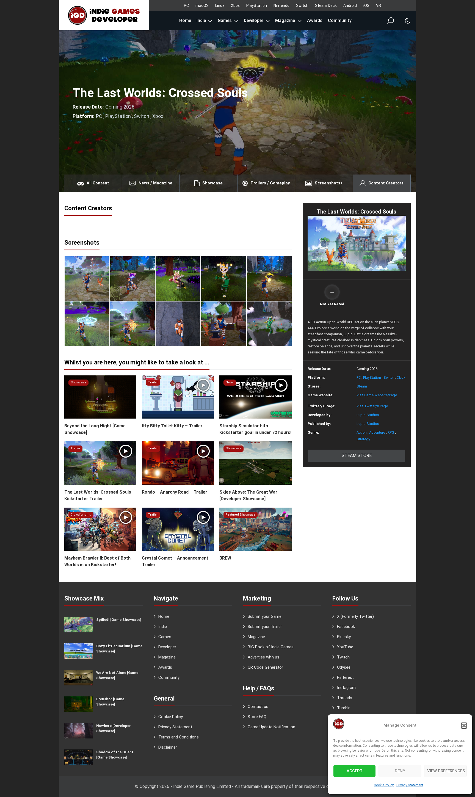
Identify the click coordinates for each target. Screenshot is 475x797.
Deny (400, 770)
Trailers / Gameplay (270, 183)
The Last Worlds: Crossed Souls (160, 92)
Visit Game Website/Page (377, 395)
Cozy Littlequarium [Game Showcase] (119, 648)
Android (350, 5)
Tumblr (343, 707)
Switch (302, 5)
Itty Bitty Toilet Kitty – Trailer (172, 425)
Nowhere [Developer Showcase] (113, 728)
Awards (314, 20)
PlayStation (256, 5)
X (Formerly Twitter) (355, 616)
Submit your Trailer (265, 626)
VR (378, 5)
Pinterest (345, 677)
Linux (219, 5)
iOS (366, 5)
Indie (201, 20)
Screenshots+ (329, 183)
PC (186, 5)
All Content (98, 183)
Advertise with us (263, 657)
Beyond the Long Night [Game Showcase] (95, 429)
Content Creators (386, 183)
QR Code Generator (265, 667)
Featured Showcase (240, 514)
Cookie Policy (384, 785)
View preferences (446, 770)
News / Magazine (155, 183)
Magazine (285, 20)
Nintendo (281, 5)
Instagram (346, 687)
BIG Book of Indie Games (271, 646)
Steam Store (357, 455)
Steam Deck (326, 5)
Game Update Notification (271, 726)
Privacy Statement (409, 785)
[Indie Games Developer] (104, 15)
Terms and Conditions (178, 737)
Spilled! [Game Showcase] (118, 620)
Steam (362, 386)
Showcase (212, 183)
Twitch (343, 657)
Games (225, 20)
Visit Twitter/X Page (372, 406)
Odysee (343, 667)
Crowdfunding (81, 514)
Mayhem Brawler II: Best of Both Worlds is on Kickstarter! (97, 561)
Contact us (258, 706)
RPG (391, 432)
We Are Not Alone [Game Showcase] (117, 675)
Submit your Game (264, 616)
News (230, 382)
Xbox (235, 5)
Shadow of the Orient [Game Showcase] (114, 754)
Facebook (346, 626)
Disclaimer (167, 747)
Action (362, 432)
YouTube (345, 646)
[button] (464, 725)
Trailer (153, 382)
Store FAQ (257, 716)
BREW (225, 558)
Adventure (377, 432)
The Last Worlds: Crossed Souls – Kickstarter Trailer (99, 495)
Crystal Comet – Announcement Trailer (175, 561)
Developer (253, 20)
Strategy (363, 439)
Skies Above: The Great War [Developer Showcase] (248, 495)
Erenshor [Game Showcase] (110, 701)
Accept (355, 770)
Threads (344, 697)
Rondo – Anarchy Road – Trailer (174, 492)
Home (185, 20)
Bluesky (344, 636)
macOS (202, 5)
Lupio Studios (368, 415)
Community (340, 20)
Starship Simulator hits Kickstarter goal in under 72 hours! (255, 429)
